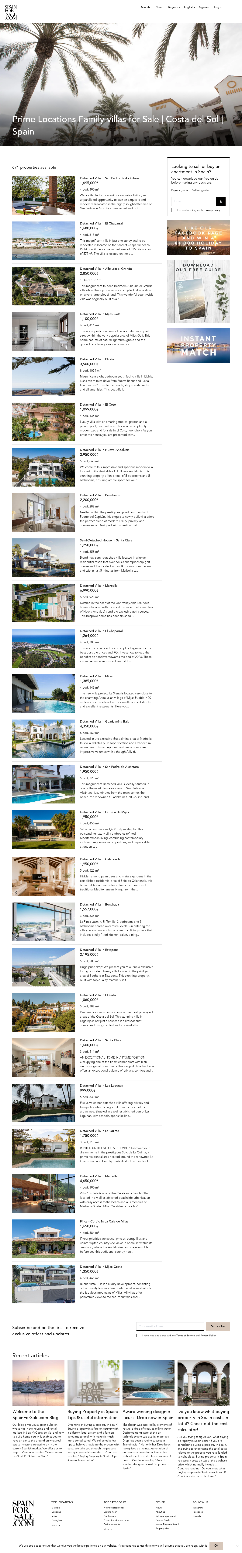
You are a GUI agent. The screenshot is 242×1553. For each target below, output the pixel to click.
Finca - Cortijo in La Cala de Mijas (104, 1221)
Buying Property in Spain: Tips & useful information (92, 1415)
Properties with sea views (116, 1520)
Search (145, 7)
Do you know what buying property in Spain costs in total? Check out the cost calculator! (203, 1421)
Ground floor (110, 1512)
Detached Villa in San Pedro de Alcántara (109, 178)
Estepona (56, 1512)
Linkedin (197, 1516)
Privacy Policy (212, 210)
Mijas (54, 1516)
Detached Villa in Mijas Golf (100, 314)
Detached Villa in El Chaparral (101, 223)
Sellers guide (200, 190)
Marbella (55, 1508)
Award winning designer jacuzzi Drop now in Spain (148, 1415)
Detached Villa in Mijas (96, 676)
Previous (16, 211)
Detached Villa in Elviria (97, 359)
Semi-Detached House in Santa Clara (106, 540)
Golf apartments (112, 1524)
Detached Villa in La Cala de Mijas (104, 812)
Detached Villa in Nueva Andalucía (105, 450)
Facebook (198, 1512)
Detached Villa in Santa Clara (101, 1040)
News (159, 7)
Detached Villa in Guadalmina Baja (104, 721)
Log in (218, 7)
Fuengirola (56, 1520)
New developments (114, 1508)
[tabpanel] (43, 195)
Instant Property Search (167, 1524)
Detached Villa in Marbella (99, 585)
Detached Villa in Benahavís (100, 495)
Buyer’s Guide (163, 1520)
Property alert (163, 1529)
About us (160, 1512)
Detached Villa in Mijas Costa (101, 1267)
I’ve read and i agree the (198, 210)
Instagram (198, 1508)
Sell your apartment (166, 1516)
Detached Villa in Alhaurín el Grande (106, 269)
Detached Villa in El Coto (98, 404)
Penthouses (110, 1516)
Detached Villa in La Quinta (99, 1131)
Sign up (204, 7)
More (54, 1525)
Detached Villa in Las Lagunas (101, 1085)
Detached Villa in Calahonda (100, 859)
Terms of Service (185, 1336)
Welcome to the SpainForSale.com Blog (35, 1415)
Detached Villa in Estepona (99, 950)
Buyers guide (179, 190)
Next (71, 211)
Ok (216, 1545)
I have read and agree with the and (179, 1336)
